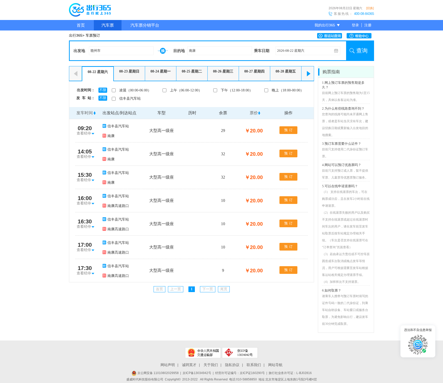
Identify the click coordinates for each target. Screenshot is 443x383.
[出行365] (90, 10)
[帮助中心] (360, 35)
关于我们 (211, 365)
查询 (362, 50)
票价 (254, 113)
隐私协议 (232, 365)
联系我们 (254, 365)
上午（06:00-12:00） (186, 90)
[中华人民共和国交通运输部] (203, 352)
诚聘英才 (189, 365)
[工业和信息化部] (240, 352)
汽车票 (108, 25)
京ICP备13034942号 (197, 373)
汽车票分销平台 (144, 25)
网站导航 (275, 365)
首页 (81, 25)
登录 (355, 25)
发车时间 (84, 113)
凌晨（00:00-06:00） (135, 90)
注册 (367, 25)
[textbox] (121, 50)
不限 (102, 90)
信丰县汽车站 (130, 98)
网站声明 (167, 365)
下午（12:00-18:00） (237, 90)
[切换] (370, 8)
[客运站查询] (331, 35)
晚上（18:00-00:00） (288, 90)
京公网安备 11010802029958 (158, 373)
